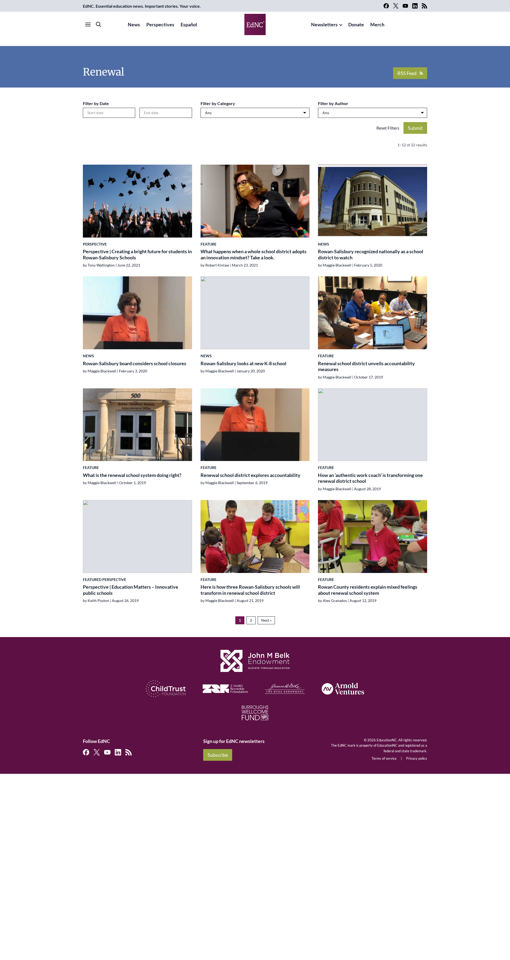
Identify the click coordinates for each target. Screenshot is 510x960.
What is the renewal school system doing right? (132, 475)
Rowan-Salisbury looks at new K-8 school (243, 363)
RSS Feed (406, 73)
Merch (377, 24)
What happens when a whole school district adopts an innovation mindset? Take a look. (254, 254)
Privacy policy (416, 758)
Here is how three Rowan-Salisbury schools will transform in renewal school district (250, 590)
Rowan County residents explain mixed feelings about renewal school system (367, 590)
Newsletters (324, 24)
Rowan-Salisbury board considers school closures (134, 363)
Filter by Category (218, 103)
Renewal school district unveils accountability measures (366, 366)
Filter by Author (333, 103)
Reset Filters (387, 127)
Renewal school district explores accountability (250, 475)
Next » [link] (266, 620)
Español (189, 24)
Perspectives (160, 24)
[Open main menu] (88, 24)
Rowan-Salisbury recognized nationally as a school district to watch (370, 254)
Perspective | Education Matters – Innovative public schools (130, 590)
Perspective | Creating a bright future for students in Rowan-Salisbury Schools (137, 254)
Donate (356, 24)
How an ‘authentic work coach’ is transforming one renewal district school (370, 478)
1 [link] (240, 620)
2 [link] (251, 620)
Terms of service (384, 758)
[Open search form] (99, 24)
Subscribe (217, 755)
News (134, 24)
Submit (415, 128)
